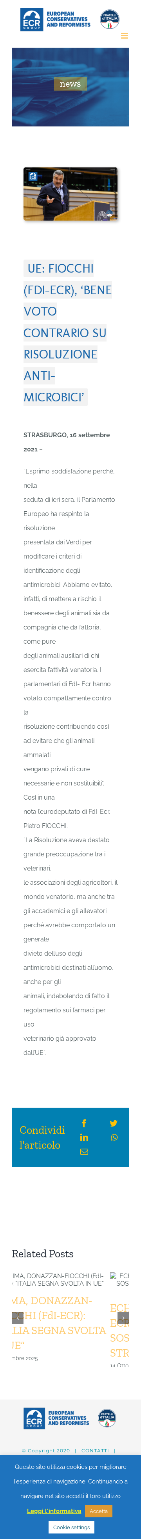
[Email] (84, 1152)
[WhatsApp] (114, 1138)
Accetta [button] (99, 1511)
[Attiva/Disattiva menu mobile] (125, 36)
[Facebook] (84, 1123)
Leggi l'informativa (54, 1511)
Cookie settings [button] (71, 1527)
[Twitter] (113, 1123)
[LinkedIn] (84, 1138)
